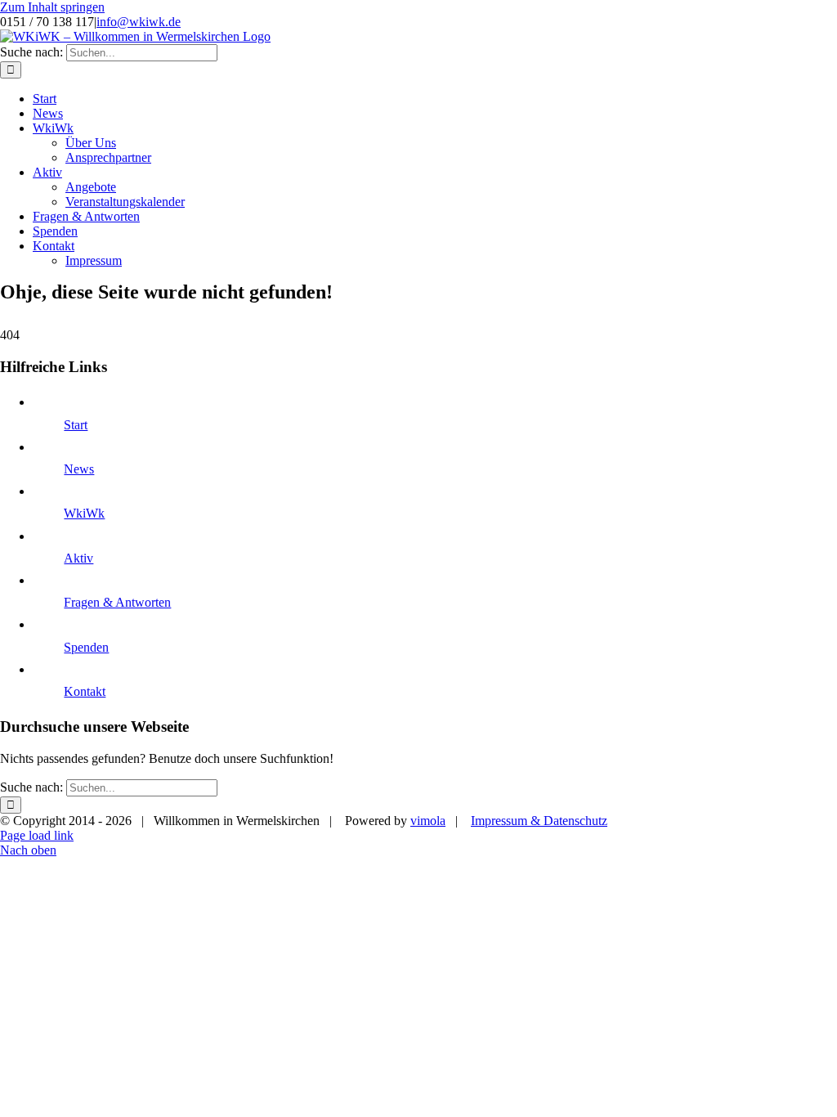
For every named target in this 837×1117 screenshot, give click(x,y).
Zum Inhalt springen (52, 7)
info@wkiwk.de (138, 22)
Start (75, 425)
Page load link (37, 835)
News (79, 469)
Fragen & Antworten (117, 602)
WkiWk (84, 513)
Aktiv (78, 558)
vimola (427, 821)
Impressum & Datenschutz (539, 821)
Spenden (86, 647)
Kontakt (84, 691)
